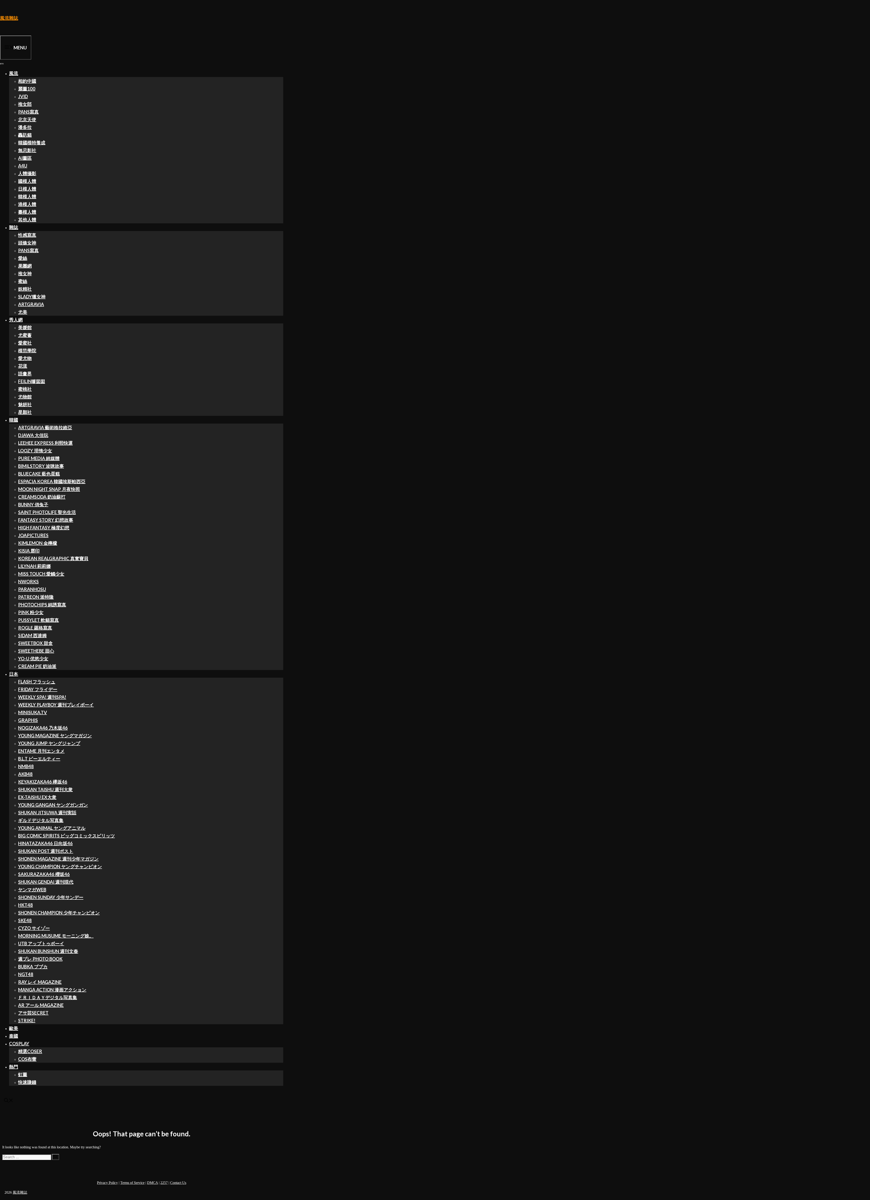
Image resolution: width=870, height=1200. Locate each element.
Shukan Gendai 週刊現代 (45, 881)
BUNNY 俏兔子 (33, 504)
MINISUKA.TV (32, 712)
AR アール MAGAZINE (41, 1005)
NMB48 (26, 766)
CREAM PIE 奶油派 (37, 666)
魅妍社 (25, 404)
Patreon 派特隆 (36, 597)
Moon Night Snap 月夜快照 (49, 489)
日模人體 (27, 188)
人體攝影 (27, 173)
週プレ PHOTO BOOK (40, 958)
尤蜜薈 (25, 335)
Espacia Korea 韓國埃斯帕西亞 (51, 481)
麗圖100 (26, 88)
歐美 (13, 1028)
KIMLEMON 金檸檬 (37, 543)
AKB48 (25, 774)
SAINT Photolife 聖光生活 (47, 512)
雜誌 (13, 227)
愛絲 (22, 258)
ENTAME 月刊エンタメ (41, 751)
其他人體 (27, 219)
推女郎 (25, 104)
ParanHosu (32, 589)
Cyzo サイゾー (34, 928)
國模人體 (27, 181)
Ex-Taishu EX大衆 (37, 797)
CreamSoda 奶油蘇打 (41, 496)
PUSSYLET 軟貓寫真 (38, 620)
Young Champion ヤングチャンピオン (60, 866)
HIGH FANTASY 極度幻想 (43, 527)
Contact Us (178, 1183)
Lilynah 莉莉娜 (34, 566)
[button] (8, 1101)
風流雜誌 (9, 18)
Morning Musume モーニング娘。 (56, 935)
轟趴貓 (25, 134)
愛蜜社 (25, 342)
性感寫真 (27, 235)
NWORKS (28, 581)
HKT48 (25, 905)
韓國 (13, 419)
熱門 (13, 1066)
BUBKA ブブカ (33, 966)
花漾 (22, 366)
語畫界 (25, 373)
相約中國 (27, 81)
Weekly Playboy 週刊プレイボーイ (56, 704)
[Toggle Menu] (2, 64)
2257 (164, 1183)
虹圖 (22, 1074)
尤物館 (25, 396)
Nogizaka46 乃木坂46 (43, 727)
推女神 (25, 273)
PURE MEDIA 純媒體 (39, 458)
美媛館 (25, 327)
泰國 (13, 1036)
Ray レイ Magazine (40, 982)
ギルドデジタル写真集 (40, 820)
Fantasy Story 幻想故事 (45, 520)
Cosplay (19, 1043)
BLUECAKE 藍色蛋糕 (39, 473)
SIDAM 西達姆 (32, 635)
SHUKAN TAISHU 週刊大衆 (45, 789)
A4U (22, 165)
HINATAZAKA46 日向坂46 (45, 843)
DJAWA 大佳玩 (33, 435)
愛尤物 (25, 358)
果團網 (25, 265)
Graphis (28, 720)
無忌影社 (27, 150)
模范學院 (27, 350)
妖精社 (25, 289)
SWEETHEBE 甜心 (36, 650)
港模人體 (27, 204)
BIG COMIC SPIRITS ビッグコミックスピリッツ (66, 835)
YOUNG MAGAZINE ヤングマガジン (55, 735)
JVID (23, 96)
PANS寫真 (28, 111)
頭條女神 (27, 242)
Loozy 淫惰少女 (35, 450)
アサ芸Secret (33, 1012)
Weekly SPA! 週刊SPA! (42, 697)
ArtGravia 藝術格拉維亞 (45, 427)
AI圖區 (25, 158)
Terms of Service (132, 1183)
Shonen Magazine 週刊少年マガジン (58, 858)
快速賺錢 (27, 1082)
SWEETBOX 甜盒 (35, 643)
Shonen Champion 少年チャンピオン (59, 912)
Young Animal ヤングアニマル (51, 828)
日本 (13, 674)
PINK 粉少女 (31, 612)
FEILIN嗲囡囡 (31, 381)
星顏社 (25, 412)
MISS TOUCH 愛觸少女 (41, 573)
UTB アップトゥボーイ (41, 943)
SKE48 (25, 920)
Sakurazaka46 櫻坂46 (44, 874)
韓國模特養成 (31, 142)
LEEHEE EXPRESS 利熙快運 (45, 443)
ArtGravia (31, 304)
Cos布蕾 (27, 1059)
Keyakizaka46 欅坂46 (42, 781)
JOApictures (33, 535)
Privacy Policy (107, 1183)
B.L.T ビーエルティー (39, 758)
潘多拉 (25, 127)
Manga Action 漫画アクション (52, 989)
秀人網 (16, 319)
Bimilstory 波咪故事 (41, 466)
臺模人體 (27, 211)
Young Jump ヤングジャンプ (49, 743)
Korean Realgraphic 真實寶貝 (53, 558)
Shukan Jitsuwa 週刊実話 (47, 812)
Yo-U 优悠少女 (33, 658)
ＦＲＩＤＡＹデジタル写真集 (47, 997)
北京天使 (27, 119)
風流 (13, 73)
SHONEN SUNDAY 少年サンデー (50, 897)
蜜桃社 (25, 389)
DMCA (152, 1183)
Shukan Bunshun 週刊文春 (48, 951)
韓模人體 (27, 196)
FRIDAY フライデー (37, 689)
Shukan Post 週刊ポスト (45, 851)
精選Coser (30, 1051)
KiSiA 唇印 (29, 550)
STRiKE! (26, 1020)
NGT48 (25, 974)
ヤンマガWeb (32, 889)
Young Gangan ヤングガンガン (53, 804)
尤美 (22, 312)
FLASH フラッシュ (36, 681)
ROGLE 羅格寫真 (35, 627)
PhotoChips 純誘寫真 (42, 604)
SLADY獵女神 (32, 296)
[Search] (55, 1157)
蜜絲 (22, 281)
